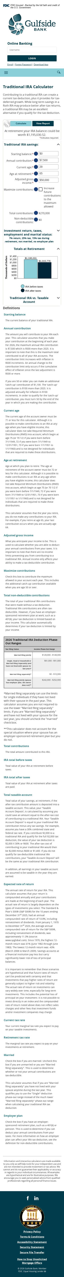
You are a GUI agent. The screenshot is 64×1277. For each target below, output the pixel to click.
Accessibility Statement (32, 1242)
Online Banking (19, 43)
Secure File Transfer (32, 1252)
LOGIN (32, 58)
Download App (41, 64)
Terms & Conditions (32, 1236)
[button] (58, 72)
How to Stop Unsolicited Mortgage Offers (32, 1260)
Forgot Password (23, 64)
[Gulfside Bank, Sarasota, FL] (32, 25)
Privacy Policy (32, 1231)
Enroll (10, 64)
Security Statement (32, 1247)
